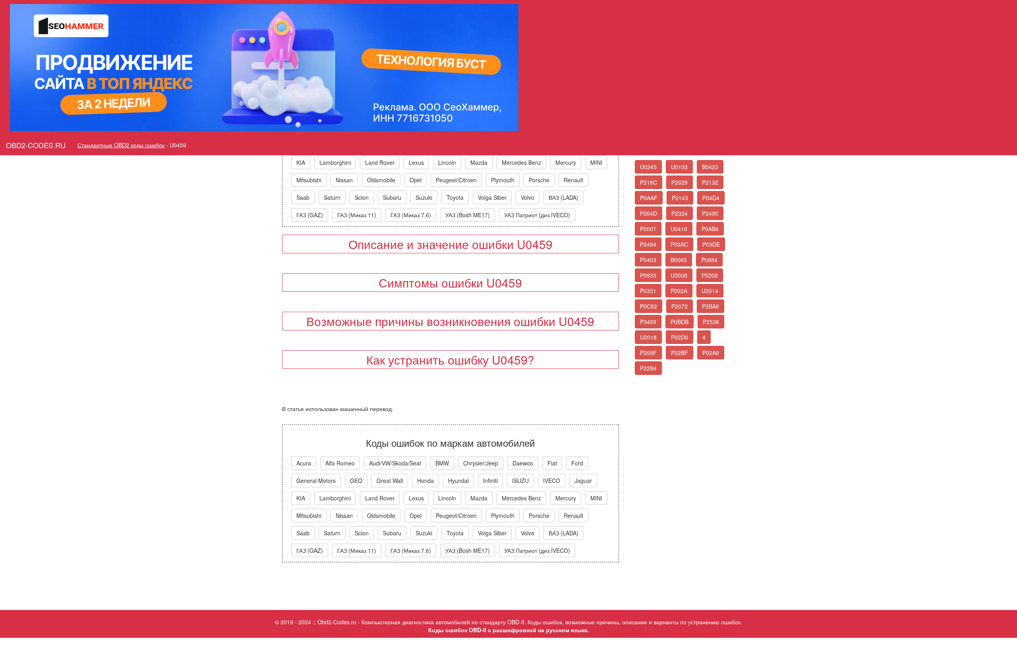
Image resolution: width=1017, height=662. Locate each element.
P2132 (710, 182)
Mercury (565, 162)
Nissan (344, 180)
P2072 (679, 306)
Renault (573, 180)
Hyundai (458, 480)
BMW (442, 463)
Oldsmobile (381, 180)
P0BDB (679, 322)
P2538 (711, 322)
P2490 (710, 213)
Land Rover (379, 162)
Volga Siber (492, 197)
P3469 (648, 322)
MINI (596, 162)
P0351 (648, 291)
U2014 (710, 291)
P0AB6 (710, 229)
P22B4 (648, 368)
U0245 (648, 167)
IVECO (551, 480)
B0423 (710, 167)
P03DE (711, 244)
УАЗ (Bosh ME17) (467, 215)
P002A (679, 291)
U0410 (679, 229)
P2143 (680, 198)
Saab (302, 197)
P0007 (648, 229)
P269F (648, 353)
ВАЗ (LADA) (563, 197)
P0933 (648, 275)
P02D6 (679, 337)
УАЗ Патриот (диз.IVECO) (537, 215)
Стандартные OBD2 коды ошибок (120, 145)
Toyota (455, 197)
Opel (415, 180)
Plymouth (502, 180)
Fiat (552, 463)
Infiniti (490, 480)
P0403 (648, 260)
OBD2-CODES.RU (36, 145)
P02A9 (710, 353)
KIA (300, 162)
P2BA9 (710, 306)
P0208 (710, 275)
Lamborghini (335, 162)
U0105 (679, 167)
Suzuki (424, 197)
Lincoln (447, 162)
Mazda (478, 162)
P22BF (679, 353)
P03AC (679, 244)
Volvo (527, 197)
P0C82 (648, 306)
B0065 (679, 260)
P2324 (679, 213)
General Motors (316, 480)
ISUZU (520, 480)
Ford (577, 463)
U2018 (648, 337)
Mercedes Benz (521, 162)
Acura (303, 463)
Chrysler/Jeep (480, 463)
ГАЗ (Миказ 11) (356, 215)
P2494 (648, 244)
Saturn (332, 197)
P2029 (679, 182)
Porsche (539, 180)
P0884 (709, 260)
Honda (425, 480)
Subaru (392, 197)
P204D (648, 213)
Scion (362, 197)
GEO (356, 480)
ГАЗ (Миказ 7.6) (411, 215)
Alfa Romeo (340, 463)
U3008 (679, 275)
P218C (648, 182)
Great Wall (390, 480)
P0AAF (648, 198)
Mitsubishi (308, 180)
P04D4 (710, 198)
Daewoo (522, 463)
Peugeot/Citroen (456, 180)
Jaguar (583, 480)
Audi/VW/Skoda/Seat (395, 463)
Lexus (416, 162)
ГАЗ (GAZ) (309, 215)
